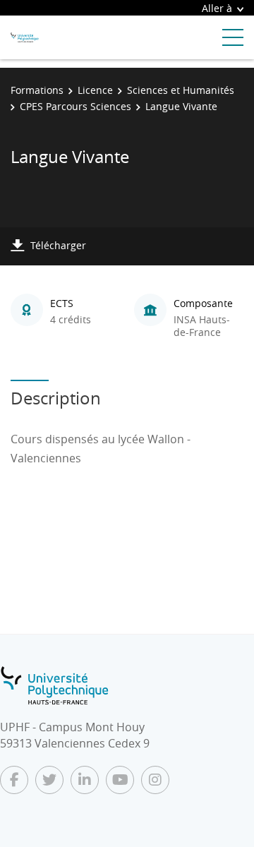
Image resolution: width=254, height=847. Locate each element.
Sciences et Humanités (180, 90)
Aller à (217, 8)
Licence (95, 90)
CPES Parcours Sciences (75, 106)
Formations (37, 90)
